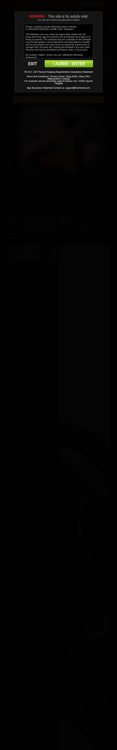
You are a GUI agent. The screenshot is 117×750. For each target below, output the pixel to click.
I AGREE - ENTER (69, 63)
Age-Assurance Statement (40, 88)
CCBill (81, 81)
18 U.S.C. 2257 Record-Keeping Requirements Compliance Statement (58, 72)
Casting (66, 78)
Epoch (89, 81)
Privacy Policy (57, 76)
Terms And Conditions (38, 76)
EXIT (32, 63)
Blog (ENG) (71, 76)
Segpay (59, 83)
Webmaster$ (53, 78)
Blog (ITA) (84, 76)
